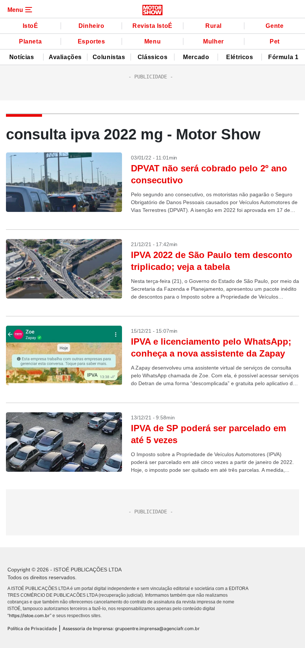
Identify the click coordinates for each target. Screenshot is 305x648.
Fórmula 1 (283, 57)
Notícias (21, 57)
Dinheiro (91, 26)
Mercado (196, 57)
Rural (213, 26)
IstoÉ (30, 26)
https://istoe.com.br (29, 615)
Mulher (213, 41)
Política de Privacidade (32, 628)
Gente (274, 26)
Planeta (30, 41)
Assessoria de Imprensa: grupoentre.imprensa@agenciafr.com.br (131, 628)
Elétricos (239, 57)
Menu (152, 41)
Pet (275, 41)
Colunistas (109, 57)
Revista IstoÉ (152, 26)
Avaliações (65, 57)
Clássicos (152, 57)
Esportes (91, 41)
